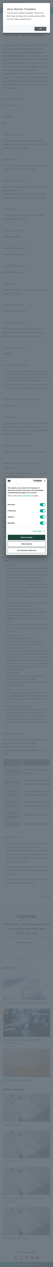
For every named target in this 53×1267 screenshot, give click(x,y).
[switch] (42, 511)
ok (40, 29)
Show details (37, 531)
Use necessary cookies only (26, 550)
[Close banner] (44, 481)
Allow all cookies (26, 537)
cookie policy (26, 496)
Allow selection (26, 544)
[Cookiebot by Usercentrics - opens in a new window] (33, 481)
